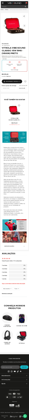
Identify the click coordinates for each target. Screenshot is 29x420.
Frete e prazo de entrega (9, 85)
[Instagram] (8, 371)
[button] (14, 376)
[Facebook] (21, 371)
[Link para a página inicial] (2, 9)
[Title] (15, 371)
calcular (22, 88)
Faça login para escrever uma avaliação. (13, 283)
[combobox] (14, 6)
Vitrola (6, 9)
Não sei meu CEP (23, 85)
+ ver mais (4, 58)
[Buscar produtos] (26, 6)
